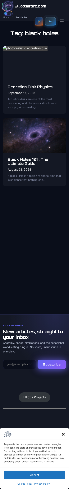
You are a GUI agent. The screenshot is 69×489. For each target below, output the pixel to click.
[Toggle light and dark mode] (8, 14)
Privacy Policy (42, 483)
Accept (34, 475)
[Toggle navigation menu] (62, 21)
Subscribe (52, 364)
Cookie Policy (24, 483)
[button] (63, 434)
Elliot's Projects (34, 397)
